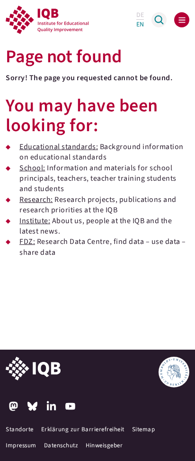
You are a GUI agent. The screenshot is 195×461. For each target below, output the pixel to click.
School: (32, 168)
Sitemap (143, 429)
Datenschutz (61, 445)
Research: (36, 199)
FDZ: (27, 241)
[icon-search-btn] (159, 19)
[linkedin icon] (51, 406)
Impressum (21, 445)
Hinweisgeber (104, 445)
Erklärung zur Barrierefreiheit (82, 429)
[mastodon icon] (13, 406)
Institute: (34, 221)
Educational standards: (58, 147)
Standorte (20, 429)
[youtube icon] (70, 406)
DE (140, 15)
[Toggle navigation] (181, 19)
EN (140, 24)
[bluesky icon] (32, 406)
